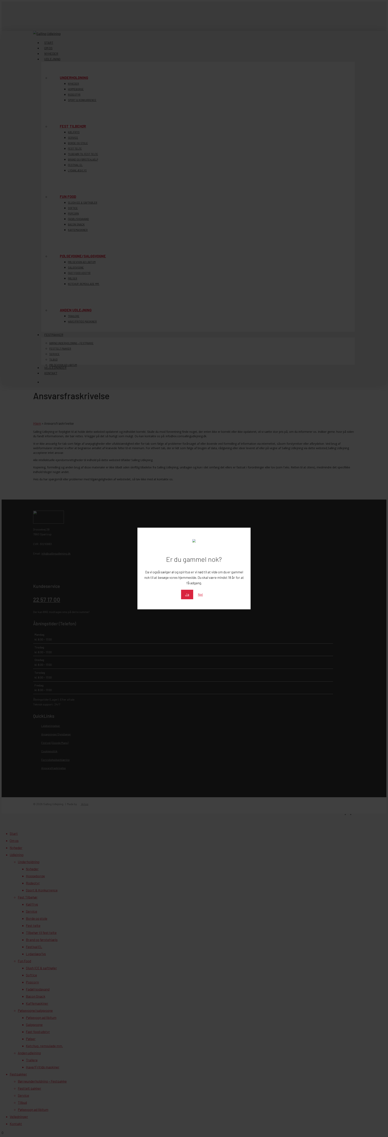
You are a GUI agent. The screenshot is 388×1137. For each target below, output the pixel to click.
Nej (200, 594)
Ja (187, 594)
